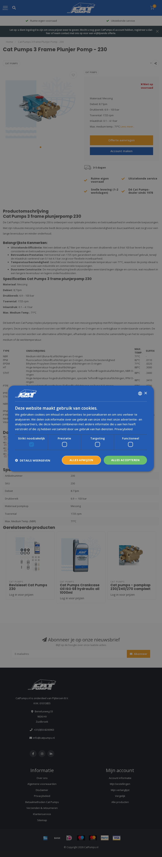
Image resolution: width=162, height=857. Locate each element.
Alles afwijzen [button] (81, 460)
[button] (32, 460)
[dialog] (81, 428)
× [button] (145, 393)
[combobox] (140, 393)
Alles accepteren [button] (125, 460)
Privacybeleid (123, 429)
